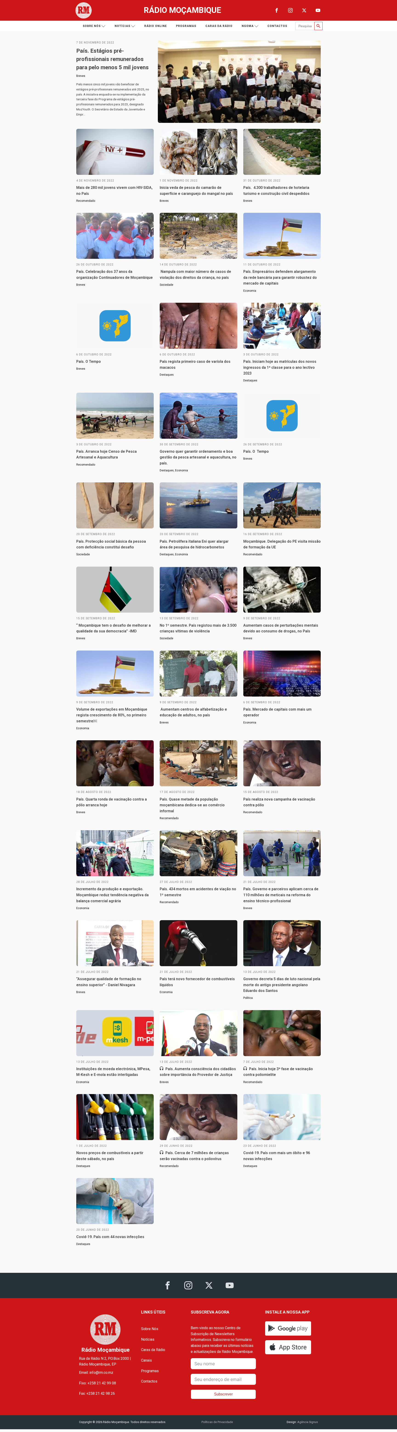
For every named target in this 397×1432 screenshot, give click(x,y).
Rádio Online (155, 26)
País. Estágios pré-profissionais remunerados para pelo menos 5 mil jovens (112, 59)
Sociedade (166, 284)
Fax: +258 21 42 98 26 (97, 1393)
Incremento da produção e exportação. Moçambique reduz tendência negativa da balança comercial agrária (112, 895)
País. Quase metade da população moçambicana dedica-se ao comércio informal (192, 805)
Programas (186, 26)
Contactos (277, 26)
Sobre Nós (149, 1329)
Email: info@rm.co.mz (96, 1372)
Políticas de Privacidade (217, 1422)
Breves (80, 76)
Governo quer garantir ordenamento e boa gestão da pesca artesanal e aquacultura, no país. (198, 457)
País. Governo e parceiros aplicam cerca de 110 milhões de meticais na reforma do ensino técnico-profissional (280, 895)
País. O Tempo (88, 361)
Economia (249, 290)
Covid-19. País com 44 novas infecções (110, 1237)
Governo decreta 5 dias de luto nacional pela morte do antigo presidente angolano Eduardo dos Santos (281, 985)
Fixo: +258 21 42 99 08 (97, 1383)
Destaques (167, 374)
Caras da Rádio (219, 26)
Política (248, 998)
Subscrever (223, 1394)
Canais (146, 1360)
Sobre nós (92, 26)
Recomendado (85, 200)
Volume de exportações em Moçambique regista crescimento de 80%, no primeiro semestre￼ (111, 715)
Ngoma (248, 26)
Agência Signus (307, 1422)
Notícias (122, 26)
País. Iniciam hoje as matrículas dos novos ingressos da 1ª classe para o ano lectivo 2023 (279, 367)
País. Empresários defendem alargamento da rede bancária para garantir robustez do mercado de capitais (280, 277)
